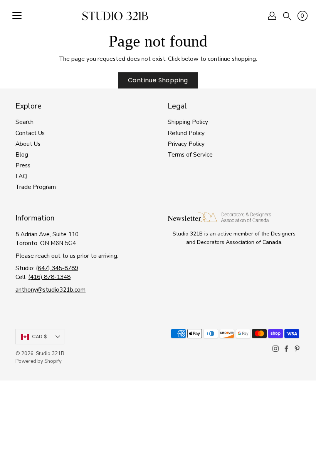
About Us (27, 144)
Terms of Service (190, 154)
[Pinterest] (297, 349)
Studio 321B (50, 353)
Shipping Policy (188, 122)
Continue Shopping (158, 80)
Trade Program (35, 187)
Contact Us (30, 133)
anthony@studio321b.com (50, 289)
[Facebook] (286, 349)
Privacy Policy (186, 144)
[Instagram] (275, 349)
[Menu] (16, 15)
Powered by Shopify (38, 361)
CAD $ (39, 336)
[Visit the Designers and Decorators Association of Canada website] (234, 219)
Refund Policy (186, 133)
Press (22, 165)
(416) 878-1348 (49, 277)
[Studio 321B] (115, 16)
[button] (287, 15)
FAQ (21, 176)
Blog (21, 154)
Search (24, 122)
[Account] (272, 16)
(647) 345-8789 (57, 268)
